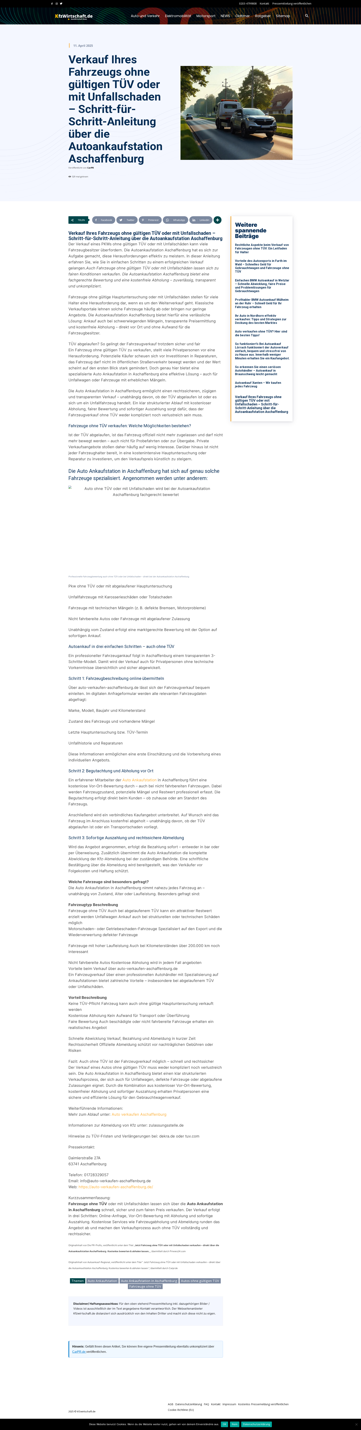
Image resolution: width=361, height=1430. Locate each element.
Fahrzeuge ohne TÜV (145, 1286)
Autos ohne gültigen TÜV (200, 1281)
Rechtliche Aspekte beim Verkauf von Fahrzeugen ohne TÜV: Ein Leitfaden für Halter (262, 248)
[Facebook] (52, 4)
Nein (234, 1424)
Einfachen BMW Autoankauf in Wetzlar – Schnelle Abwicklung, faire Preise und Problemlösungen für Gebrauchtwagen (262, 286)
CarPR (90, 167)
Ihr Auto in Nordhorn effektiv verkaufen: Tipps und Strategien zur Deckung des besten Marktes (261, 319)
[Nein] (356, 1424)
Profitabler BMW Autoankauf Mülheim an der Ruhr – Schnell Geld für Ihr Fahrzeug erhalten (262, 303)
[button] (306, 15)
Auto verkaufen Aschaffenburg (139, 1114)
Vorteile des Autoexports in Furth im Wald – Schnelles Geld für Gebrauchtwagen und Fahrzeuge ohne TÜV (262, 266)
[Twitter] (61, 4)
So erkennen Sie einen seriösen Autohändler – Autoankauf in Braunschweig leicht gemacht (258, 370)
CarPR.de (79, 1351)
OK (224, 1424)
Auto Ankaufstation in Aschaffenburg (149, 1281)
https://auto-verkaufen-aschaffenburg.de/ (116, 1187)
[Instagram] (56, 4)
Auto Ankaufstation (139, 780)
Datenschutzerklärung (256, 1424)
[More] (217, 220)
